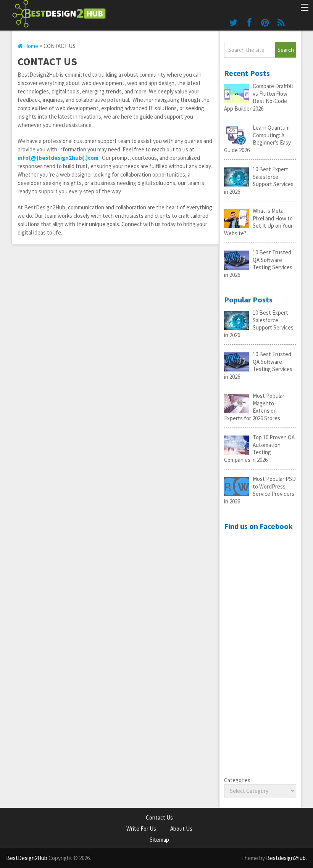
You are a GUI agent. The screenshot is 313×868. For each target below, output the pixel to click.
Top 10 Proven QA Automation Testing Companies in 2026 (259, 448)
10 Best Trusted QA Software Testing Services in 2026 (258, 263)
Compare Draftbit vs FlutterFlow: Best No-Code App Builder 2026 (259, 97)
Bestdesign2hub (286, 858)
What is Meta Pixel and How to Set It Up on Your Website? (258, 222)
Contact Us (159, 817)
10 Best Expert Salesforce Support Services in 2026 (259, 180)
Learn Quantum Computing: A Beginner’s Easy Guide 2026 (257, 139)
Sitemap (159, 839)
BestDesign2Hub (26, 858)
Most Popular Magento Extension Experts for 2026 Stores (254, 407)
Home (30, 46)
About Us (181, 828)
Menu (304, 8)
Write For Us (141, 828)
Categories (237, 780)
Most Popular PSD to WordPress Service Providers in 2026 (260, 490)
